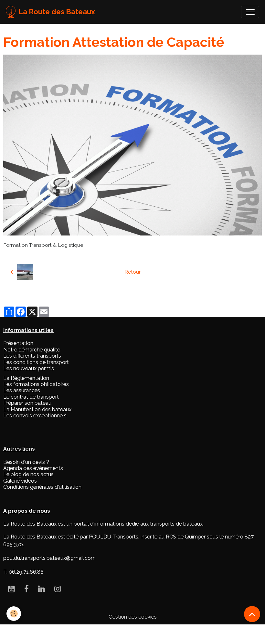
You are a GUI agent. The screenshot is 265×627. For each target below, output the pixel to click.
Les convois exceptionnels (35, 416)
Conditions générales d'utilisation (42, 487)
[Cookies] (13, 613)
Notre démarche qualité (31, 350)
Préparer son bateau (27, 403)
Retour (132, 272)
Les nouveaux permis (28, 368)
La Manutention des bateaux (37, 409)
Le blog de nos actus (28, 474)
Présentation (18, 343)
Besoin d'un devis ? (26, 462)
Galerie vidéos (20, 481)
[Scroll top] (252, 614)
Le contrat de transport (31, 397)
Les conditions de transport (36, 362)
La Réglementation (26, 378)
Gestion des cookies (133, 617)
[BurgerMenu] (250, 12)
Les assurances (21, 390)
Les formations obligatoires (36, 384)
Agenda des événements (33, 468)
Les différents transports (32, 356)
